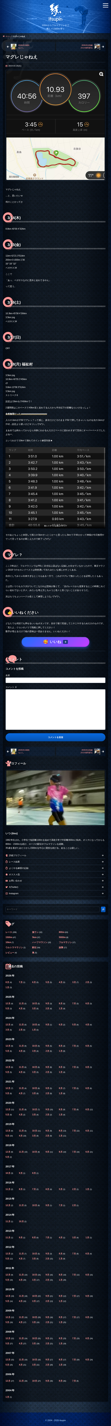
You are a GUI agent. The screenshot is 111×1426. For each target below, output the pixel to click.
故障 (61, 947)
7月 (21, 982)
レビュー (10, 952)
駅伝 (34, 947)
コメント (11, 687)
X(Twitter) (13, 887)
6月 (34, 982)
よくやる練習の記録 (18, 868)
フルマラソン (65, 942)
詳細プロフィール (17, 855)
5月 (48, 982)
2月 (88, 982)
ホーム (8, 36)
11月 (21, 1003)
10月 (35, 1003)
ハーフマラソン (39, 942)
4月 (61, 982)
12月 (8, 1003)
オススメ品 (14, 874)
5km (34, 937)
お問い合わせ (15, 880)
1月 (8, 987)
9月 (48, 1003)
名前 (8, 675)
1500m (9, 937)
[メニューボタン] (106, 5)
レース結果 (14, 861)
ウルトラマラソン (14, 947)
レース (9, 932)
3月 (74, 982)
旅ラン (35, 932)
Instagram (13, 893)
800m (61, 932)
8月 (8, 982)
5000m (62, 937)
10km (8, 942)
